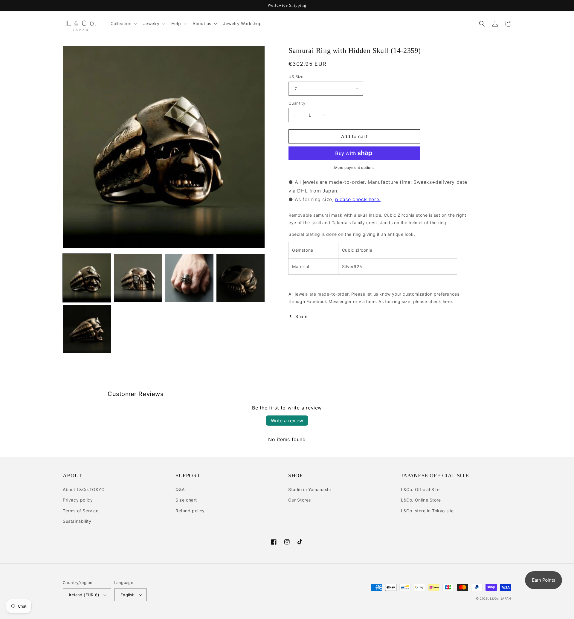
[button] (123, 23)
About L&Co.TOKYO (84, 489)
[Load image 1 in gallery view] (87, 278)
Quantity (296, 103)
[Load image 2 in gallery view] (138, 278)
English (127, 594)
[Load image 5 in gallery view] (87, 329)
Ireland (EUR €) (84, 594)
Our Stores (299, 499)
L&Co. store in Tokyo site (427, 510)
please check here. (358, 199)
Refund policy (190, 510)
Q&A (180, 489)
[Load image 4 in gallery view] (240, 278)
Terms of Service (81, 510)
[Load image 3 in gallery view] (189, 278)
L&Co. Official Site (420, 489)
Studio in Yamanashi (309, 489)
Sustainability (77, 521)
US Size (296, 76)
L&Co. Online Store (421, 499)
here (370, 301)
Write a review (287, 421)
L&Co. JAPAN (500, 598)
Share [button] (301, 316)
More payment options (354, 167)
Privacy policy (78, 499)
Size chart (186, 499)
